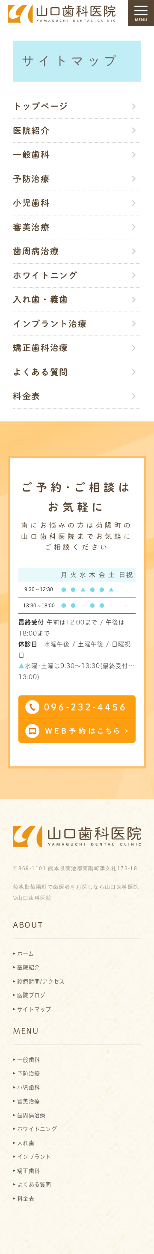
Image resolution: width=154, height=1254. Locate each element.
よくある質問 (40, 372)
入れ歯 (25, 1143)
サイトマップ (34, 1009)
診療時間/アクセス (41, 981)
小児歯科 (31, 202)
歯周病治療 (36, 251)
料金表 (27, 396)
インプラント (34, 1157)
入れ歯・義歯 (40, 299)
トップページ (40, 106)
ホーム (25, 954)
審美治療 (31, 227)
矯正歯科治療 (40, 347)
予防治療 (31, 178)
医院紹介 (31, 130)
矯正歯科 (28, 1171)
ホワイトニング (45, 275)
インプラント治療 (50, 323)
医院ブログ (31, 995)
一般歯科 (31, 154)
